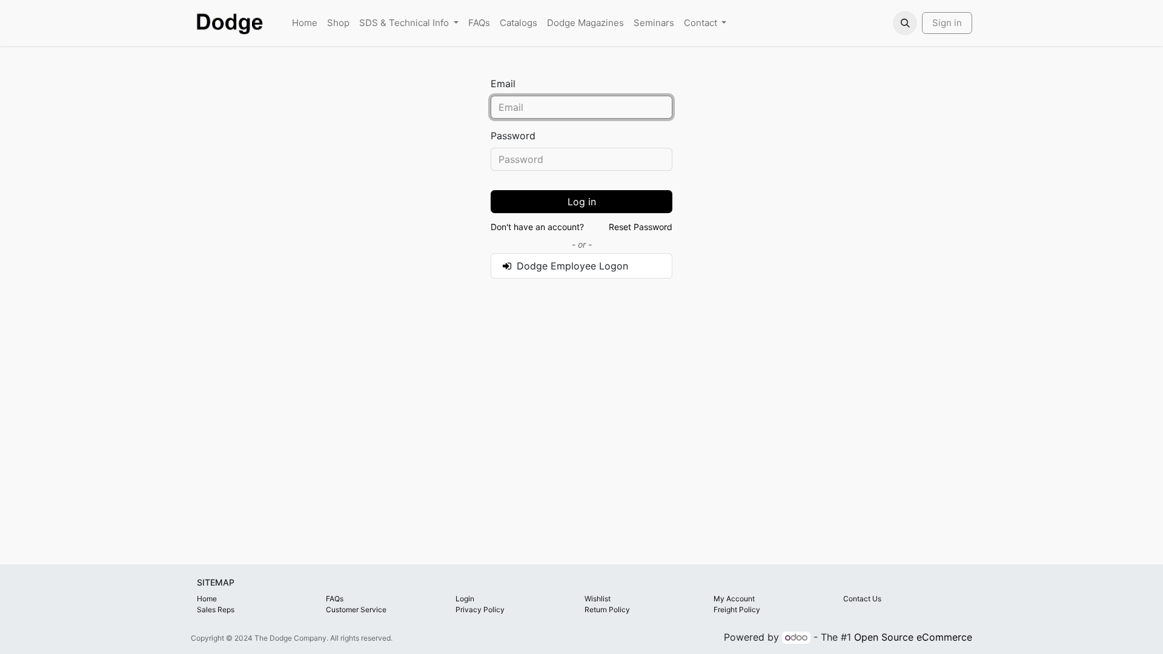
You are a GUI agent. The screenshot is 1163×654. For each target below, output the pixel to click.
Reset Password (640, 227)
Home (207, 598)
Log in (582, 202)
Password (513, 136)
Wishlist (598, 598)
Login (465, 598)
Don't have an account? (537, 227)
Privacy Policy (480, 609)
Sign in (947, 22)
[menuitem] (304, 23)
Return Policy (607, 609)
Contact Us (862, 598)
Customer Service (356, 609)
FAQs (334, 598)
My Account (734, 598)
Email (503, 84)
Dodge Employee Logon (571, 266)
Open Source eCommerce (913, 637)
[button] (905, 23)
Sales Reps (215, 609)
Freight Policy (737, 609)
